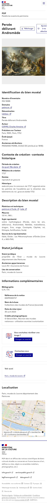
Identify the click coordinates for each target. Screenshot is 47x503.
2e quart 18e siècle (10, 167)
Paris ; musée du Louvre (14, 376)
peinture (5, 107)
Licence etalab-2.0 (21, 500)
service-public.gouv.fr (24, 472)
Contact (27, 484)
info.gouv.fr (6, 472)
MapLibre (7, 432)
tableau (5, 113)
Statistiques (23, 488)
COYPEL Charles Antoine (12, 126)
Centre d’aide (37, 488)
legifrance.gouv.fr (9, 477)
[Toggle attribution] (42, 432)
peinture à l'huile (9, 209)
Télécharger (28, 28)
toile (22, 209)
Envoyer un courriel (23, 339)
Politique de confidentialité (23, 495)
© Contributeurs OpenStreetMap (16, 434)
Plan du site (8, 491)
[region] (23, 418)
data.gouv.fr (25, 477)
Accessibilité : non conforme (11, 484)
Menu (44, 3)
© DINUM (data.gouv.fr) (20, 432)
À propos (36, 484)
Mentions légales (7, 495)
